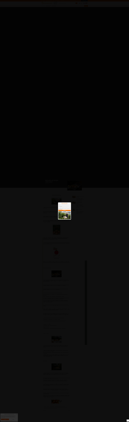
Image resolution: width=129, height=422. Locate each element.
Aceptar (5, 419)
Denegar (13, 419)
